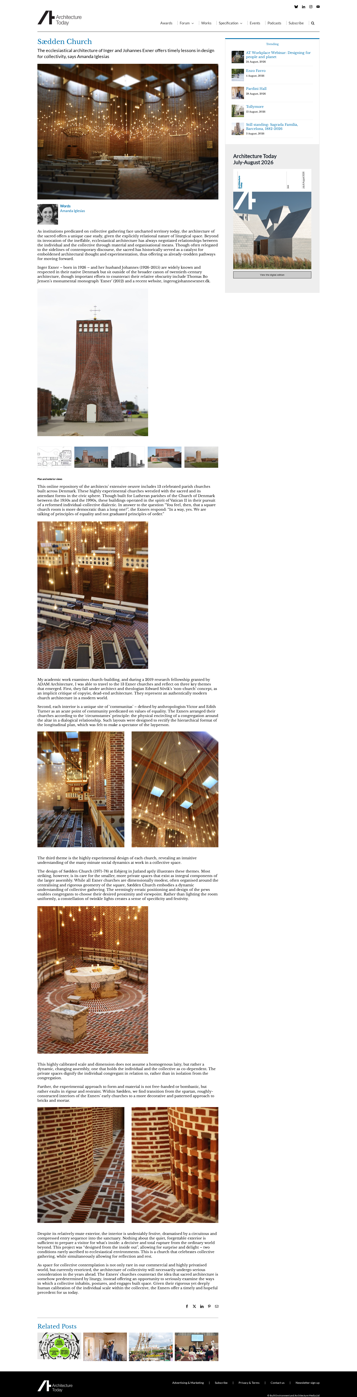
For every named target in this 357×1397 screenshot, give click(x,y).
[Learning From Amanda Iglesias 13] (201, 457)
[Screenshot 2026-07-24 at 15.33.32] (272, 171)
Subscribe (221, 1382)
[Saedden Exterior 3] (91, 457)
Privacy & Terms (249, 1382)
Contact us (277, 1382)
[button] (312, 23)
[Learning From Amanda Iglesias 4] (92, 522)
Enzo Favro (255, 71)
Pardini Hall (256, 89)
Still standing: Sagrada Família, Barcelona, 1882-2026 (272, 126)
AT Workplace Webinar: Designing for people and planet (278, 55)
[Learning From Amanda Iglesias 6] (92, 907)
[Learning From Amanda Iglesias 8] (92, 289)
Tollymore (255, 106)
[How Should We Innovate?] (197, 1335)
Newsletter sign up (308, 1382)
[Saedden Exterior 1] (164, 457)
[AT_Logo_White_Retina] (55, 1382)
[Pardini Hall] (105, 1335)
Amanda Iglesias (72, 211)
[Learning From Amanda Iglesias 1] (127, 65)
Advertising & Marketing (188, 1382)
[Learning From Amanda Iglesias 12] (54, 457)
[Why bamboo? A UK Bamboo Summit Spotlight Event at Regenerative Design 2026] (151, 1335)
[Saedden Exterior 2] (128, 457)
